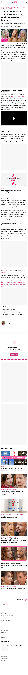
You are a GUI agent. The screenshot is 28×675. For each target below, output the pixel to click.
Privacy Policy (4, 656)
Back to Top (20, 599)
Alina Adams (6, 26)
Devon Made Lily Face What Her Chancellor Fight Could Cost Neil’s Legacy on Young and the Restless (13, 540)
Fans (17, 281)
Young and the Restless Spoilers (9, 489)
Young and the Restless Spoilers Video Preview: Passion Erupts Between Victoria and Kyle (13, 493)
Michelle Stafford (6, 317)
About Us (3, 627)
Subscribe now (14, 354)
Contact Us (4, 637)
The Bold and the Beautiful (18, 284)
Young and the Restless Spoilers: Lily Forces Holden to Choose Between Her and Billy (14, 565)
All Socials (5, 649)
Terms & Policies (5, 635)
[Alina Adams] (4, 323)
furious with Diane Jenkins (17, 96)
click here (3, 272)
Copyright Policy (4, 660)
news (2, 466)
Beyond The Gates (5, 620)
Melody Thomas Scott (17, 314)
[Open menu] (1, 2)
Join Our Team (4, 630)
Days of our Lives (5, 611)
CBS (2, 270)
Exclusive (8, 282)
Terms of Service (4, 658)
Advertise (3, 632)
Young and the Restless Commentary (11, 312)
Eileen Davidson (5, 314)
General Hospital (5, 613)
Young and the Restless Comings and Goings (12, 514)
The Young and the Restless (8, 269)
